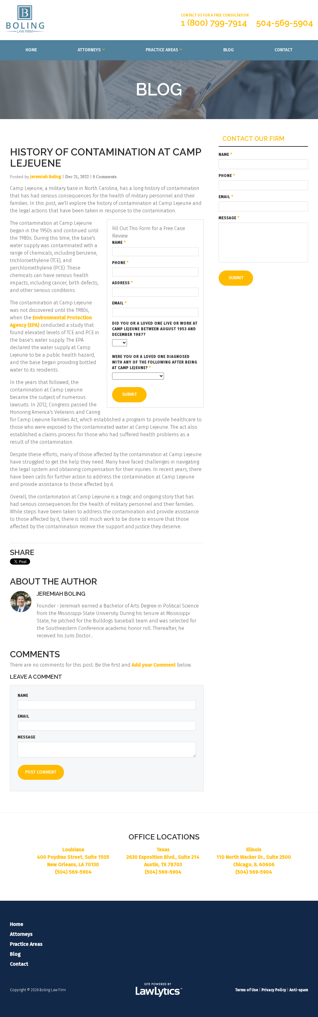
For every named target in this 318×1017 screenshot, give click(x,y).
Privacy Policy (273, 990)
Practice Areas (162, 50)
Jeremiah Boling (45, 176)
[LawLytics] (159, 990)
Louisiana (73, 850)
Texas (163, 850)
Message (26, 737)
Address (122, 283)
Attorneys (89, 50)
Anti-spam (298, 990)
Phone (120, 263)
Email (119, 303)
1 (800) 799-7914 (214, 23)
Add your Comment (154, 665)
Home (31, 50)
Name (119, 242)
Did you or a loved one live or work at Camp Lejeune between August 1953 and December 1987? (155, 329)
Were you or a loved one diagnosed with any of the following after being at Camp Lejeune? (154, 362)
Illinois (253, 850)
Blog (228, 50)
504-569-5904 (284, 23)
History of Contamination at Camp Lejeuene (105, 157)
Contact (284, 50)
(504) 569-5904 (73, 872)
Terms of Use (246, 990)
